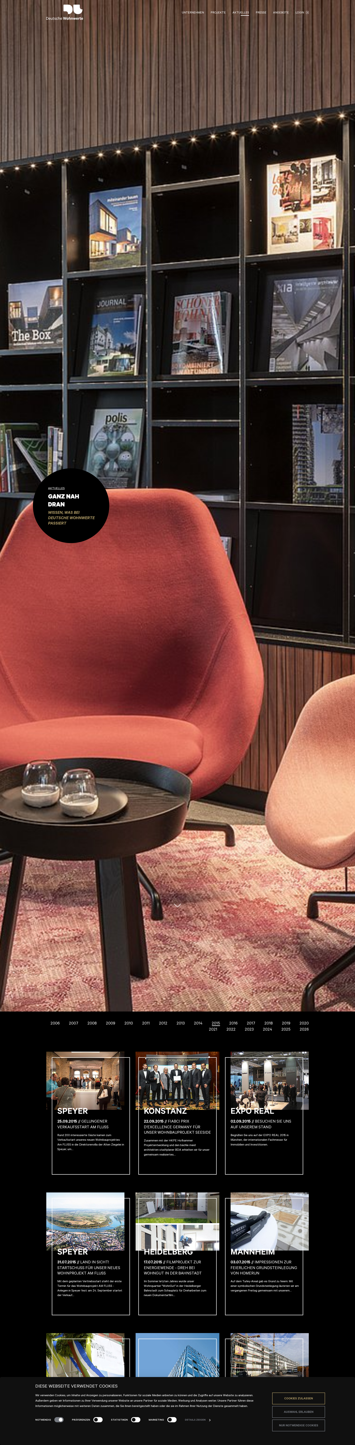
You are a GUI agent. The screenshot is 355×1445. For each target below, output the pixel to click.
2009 (110, 1024)
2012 (163, 1024)
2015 (216, 1024)
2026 (304, 1030)
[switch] (98, 1419)
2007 (73, 1024)
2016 (233, 1024)
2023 (249, 1030)
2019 (286, 1024)
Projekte (218, 13)
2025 (285, 1030)
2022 (231, 1030)
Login (300, 13)
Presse (261, 13)
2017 (251, 1024)
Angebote (281, 13)
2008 (92, 1024)
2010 (128, 1024)
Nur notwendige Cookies (298, 1425)
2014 (198, 1024)
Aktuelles (240, 13)
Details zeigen (195, 1420)
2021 (213, 1030)
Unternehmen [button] (193, 13)
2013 (181, 1024)
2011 (146, 1024)
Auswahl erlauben (298, 1412)
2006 (55, 1024)
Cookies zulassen (298, 1398)
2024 (267, 1030)
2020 (304, 1024)
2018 (268, 1024)
